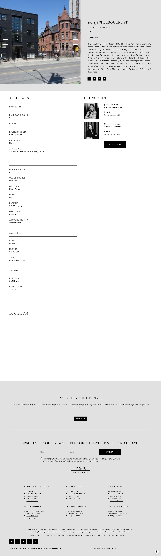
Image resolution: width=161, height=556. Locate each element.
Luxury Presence (52, 549)
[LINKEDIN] (23, 541)
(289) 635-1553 (74, 516)
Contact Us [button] (115, 144)
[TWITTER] (35, 541)
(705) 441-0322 (116, 516)
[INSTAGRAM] (17, 541)
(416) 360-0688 (32, 496)
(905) (28, 516)
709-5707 (34, 516)
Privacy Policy (93, 461)
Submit (109, 452)
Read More (92, 72)
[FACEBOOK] (11, 541)
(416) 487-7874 (115, 496)
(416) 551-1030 (115, 498)
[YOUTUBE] (29, 541)
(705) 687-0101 (74, 496)
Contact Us (80, 418)
